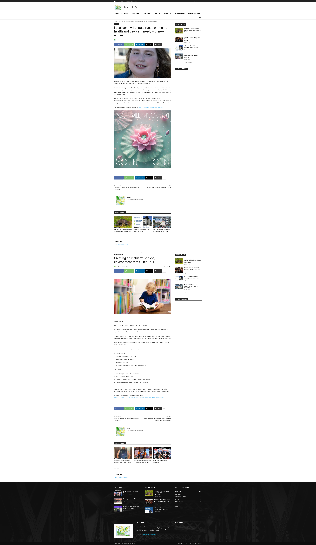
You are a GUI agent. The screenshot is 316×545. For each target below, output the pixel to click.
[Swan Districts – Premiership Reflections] (118, 493)
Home (115, 21)
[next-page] (118, 235)
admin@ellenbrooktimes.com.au (151, 534)
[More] (164, 44)
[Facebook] (192, 1)
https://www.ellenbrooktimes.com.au (135, 199)
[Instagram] (194, 1)
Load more (188, 62)
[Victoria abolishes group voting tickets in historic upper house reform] (179, 39)
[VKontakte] (193, 528)
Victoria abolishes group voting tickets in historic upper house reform (192, 39)
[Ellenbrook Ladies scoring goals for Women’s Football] (118, 509)
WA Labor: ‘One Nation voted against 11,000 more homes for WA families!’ (192, 30)
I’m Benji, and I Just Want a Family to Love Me (159, 187)
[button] (200, 17)
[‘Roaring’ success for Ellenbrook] (118, 501)
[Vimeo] (199, 1)
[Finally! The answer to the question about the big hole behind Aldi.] (162, 222)
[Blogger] (176, 528)
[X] (196, 1)
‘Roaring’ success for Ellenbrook (131, 499)
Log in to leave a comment (121, 244)
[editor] (115, 40)
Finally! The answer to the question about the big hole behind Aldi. (191, 55)
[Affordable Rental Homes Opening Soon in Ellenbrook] (143, 222)
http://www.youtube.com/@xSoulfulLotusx (150, 107)
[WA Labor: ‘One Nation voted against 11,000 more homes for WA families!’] (123, 222)
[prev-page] (115, 235)
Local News (120, 21)
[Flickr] (185, 528)
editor (119, 40)
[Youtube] (201, 1)
